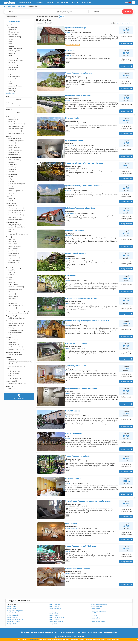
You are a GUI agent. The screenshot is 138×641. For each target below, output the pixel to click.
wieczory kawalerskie (16, 330)
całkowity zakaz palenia (16, 140)
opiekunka (12, 294)
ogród (11, 193)
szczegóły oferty (126, 43)
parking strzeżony (15, 148)
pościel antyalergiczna (16, 318)
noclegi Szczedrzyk (55, 609)
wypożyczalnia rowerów (17, 265)
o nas (78, 632)
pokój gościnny (13, 65)
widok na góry (14, 371)
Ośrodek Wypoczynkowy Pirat (77, 343)
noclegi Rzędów (54, 615)
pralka (11, 198)
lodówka (12, 188)
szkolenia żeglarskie (15, 354)
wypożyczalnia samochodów (18, 234)
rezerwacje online (14, 21)
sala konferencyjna (15, 325)
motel (10, 55)
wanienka (12, 308)
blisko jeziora (13, 340)
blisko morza (13, 344)
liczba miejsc (10, 103)
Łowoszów (68, 235)
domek (10, 39)
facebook (26, 632)
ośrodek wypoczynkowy (15, 60)
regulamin (49, 632)
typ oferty (9, 25)
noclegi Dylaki (11, 624)
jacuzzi (11, 270)
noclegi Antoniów (54, 604)
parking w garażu (15, 150)
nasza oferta (87, 632)
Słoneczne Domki (72, 118)
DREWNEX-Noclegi (72, 411)
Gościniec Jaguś (71, 523)
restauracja (12, 91)
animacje (12, 280)
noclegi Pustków (54, 606)
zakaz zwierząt (14, 155)
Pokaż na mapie (19, 398)
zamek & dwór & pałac (15, 86)
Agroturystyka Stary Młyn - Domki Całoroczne (83, 185)
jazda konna (13, 251)
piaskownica (13, 296)
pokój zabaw (13, 301)
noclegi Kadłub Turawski (56, 617)
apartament (12, 30)
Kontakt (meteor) (37, 632)
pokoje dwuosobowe (15, 126)
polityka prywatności (67, 632)
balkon (11, 162)
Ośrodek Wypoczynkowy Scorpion (78, 73)
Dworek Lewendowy (73, 433)
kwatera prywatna (14, 51)
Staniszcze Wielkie (71, 371)
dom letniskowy (13, 34)
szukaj (129, 11)
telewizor (12, 169)
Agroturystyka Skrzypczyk (75, 27)
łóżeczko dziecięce (15, 289)
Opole (67, 416)
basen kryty (13, 241)
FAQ (56, 632)
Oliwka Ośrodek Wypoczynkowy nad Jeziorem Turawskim (88, 501)
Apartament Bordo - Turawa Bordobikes (81, 388)
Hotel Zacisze (70, 276)
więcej (67, 62)
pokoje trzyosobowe (15, 131)
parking (12, 145)
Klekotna (68, 55)
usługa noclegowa (14, 79)
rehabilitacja (13, 152)
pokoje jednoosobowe (16, 128)
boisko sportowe (14, 246)
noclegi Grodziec (54, 624)
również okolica (11, 16)
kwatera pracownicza (15, 48)
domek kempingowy (14, 37)
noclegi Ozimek (53, 613)
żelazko (11, 171)
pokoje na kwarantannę (16, 366)
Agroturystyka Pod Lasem (75, 366)
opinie (131, 23)
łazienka (12, 167)
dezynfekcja (13, 359)
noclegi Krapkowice (13, 615)
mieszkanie (11, 53)
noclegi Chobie (95, 609)
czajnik (11, 176)
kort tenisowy (13, 253)
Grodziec (68, 483)
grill (10, 179)
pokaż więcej (10, 93)
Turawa (67, 78)
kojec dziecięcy (14, 284)
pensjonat (11, 62)
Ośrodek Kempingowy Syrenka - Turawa (81, 298)
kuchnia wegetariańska (16, 215)
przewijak (12, 303)
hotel (10, 44)
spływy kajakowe (14, 258)
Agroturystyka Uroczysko (75, 253)
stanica (10, 74)
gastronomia (12, 88)
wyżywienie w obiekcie (16, 219)
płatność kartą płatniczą (17, 383)
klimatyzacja (13, 164)
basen (11, 239)
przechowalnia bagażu (16, 227)
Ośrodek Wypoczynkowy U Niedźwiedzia (81, 546)
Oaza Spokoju (70, 50)
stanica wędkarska (14, 76)
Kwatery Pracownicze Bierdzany (78, 95)
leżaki (11, 186)
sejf (10, 232)
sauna (11, 272)
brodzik (11, 282)
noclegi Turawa (12, 606)
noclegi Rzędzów (54, 619)
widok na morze (14, 378)
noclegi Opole (11, 608)
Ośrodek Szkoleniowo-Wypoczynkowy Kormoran (84, 163)
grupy (11, 388)
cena (7, 96)
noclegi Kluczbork (12, 613)
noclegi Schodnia (54, 611)
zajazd (10, 83)
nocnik (11, 291)
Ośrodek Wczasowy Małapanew (77, 568)
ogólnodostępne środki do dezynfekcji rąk (20, 363)
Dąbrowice (68, 32)
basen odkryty (14, 244)
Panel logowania (110, 632)
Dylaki (67, 258)
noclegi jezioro (95, 618)
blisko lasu (12, 342)
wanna (11, 200)
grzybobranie (13, 248)
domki (11, 121)
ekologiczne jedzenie (16, 208)
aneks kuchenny (14, 160)
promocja (9, 109)
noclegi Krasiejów (96, 606)
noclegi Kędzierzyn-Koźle (15, 619)
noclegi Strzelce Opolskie (15, 611)
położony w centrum (15, 349)
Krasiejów (68, 123)
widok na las (13, 376)
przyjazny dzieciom (15, 305)
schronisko (11, 72)
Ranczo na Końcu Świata (74, 231)
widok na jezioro (14, 373)
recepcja (12, 229)
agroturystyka (12, 27)
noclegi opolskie (96, 615)
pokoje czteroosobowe (16, 124)
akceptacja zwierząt (15, 138)
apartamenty (13, 119)
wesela (11, 328)
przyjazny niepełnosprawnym (18, 313)
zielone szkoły (13, 335)
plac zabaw (13, 298)
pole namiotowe (13, 67)
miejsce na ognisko (15, 191)
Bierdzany (68, 100)
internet (12, 143)
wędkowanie (13, 262)
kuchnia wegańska (15, 212)
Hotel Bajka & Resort (73, 478)
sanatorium (12, 69)
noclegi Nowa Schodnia (56, 622)
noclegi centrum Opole (98, 621)
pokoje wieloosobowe (16, 133)
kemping (11, 46)
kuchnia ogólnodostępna (17, 183)
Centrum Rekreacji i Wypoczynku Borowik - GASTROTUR (87, 321)
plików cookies (33, 639)
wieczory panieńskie (15, 332)
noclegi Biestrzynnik (13, 621)
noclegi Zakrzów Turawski (99, 604)
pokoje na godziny (15, 224)
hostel (10, 41)
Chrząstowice (69, 145)
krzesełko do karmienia (16, 287)
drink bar (12, 205)
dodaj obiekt (97, 632)
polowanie (12, 255)
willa (9, 81)
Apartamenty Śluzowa (74, 140)
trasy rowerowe (14, 260)
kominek (12, 181)
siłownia (12, 275)
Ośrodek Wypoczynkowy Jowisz (77, 456)
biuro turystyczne (13, 32)
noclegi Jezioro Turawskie (98, 612)
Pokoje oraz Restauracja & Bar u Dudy (80, 208)
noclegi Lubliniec (12, 617)
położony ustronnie (15, 347)
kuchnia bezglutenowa (16, 210)
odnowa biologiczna (14, 58)
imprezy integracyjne (16, 323)
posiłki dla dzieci (14, 217)
